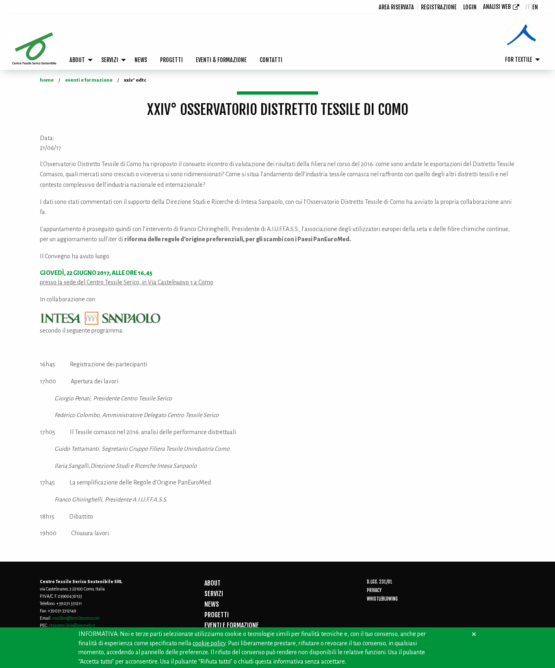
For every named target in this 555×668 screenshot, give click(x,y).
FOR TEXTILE (518, 59)
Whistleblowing (382, 599)
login (470, 7)
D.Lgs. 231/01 (379, 582)
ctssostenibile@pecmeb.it (72, 625)
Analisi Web (497, 6)
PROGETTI (171, 59)
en (535, 7)
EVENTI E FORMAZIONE (231, 625)
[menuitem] (396, 7)
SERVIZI (109, 59)
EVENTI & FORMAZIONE (221, 59)
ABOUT (77, 59)
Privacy (374, 590)
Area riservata (396, 7)
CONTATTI (271, 59)
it (527, 7)
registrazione (439, 7)
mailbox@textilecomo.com (76, 618)
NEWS (140, 59)
